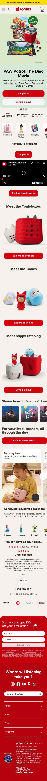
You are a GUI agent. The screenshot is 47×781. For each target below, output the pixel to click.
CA (27, 743)
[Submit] (40, 693)
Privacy (18, 742)
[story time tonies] (21, 483)
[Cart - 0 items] (42, 9)
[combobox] (23, 693)
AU (16, 745)
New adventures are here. (23, 2)
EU (20, 745)
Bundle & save (23, 102)
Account (9, 732)
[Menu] (3, 9)
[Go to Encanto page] (8, 758)
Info (7, 714)
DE (35, 743)
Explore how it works (23, 193)
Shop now (23, 93)
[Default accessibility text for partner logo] (6, 603)
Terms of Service (10, 651)
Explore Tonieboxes (23, 256)
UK (31, 743)
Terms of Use (26, 742)
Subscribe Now (23, 645)
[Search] (8, 9)
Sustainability (19, 743)
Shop (7, 723)
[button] (43, 476)
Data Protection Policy (30, 651)
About (8, 706)
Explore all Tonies (23, 323)
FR (39, 743)
